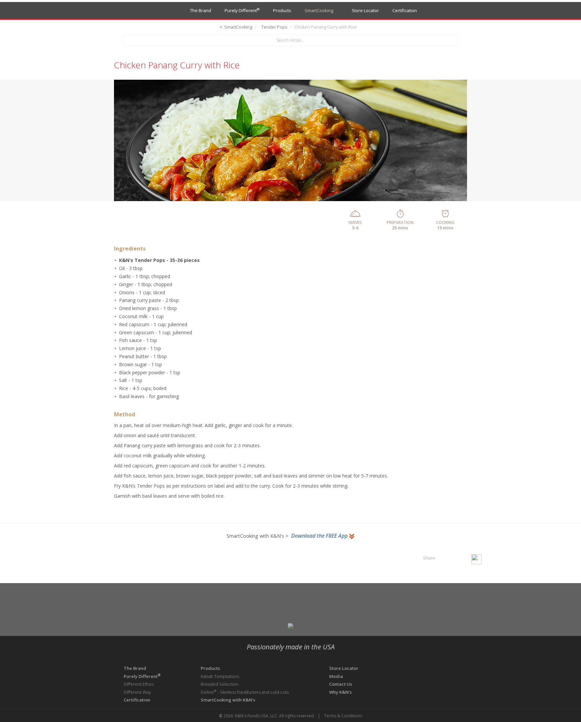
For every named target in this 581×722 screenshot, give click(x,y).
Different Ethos (139, 684)
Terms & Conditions (343, 716)
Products (282, 10)
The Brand (200, 10)
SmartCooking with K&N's (228, 700)
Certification (404, 10)
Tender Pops (274, 27)
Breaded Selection (219, 684)
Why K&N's (340, 692)
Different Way (137, 692)
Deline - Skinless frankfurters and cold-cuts (245, 692)
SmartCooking (319, 10)
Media (336, 676)
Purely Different (242, 10)
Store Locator (364, 10)
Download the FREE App (320, 535)
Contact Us (340, 684)
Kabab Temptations (220, 676)
